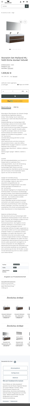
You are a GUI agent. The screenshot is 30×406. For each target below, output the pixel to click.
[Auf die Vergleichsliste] (21, 22)
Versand (15, 76)
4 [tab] (15, 49)
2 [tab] (11, 49)
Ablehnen (15, 377)
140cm (15, 271)
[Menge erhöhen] (27, 91)
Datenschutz (13, 401)
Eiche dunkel (16, 264)
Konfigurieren (15, 373)
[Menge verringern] (3, 91)
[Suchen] (27, 6)
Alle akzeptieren (15, 368)
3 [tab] (13, 49)
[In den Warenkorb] (2, 18)
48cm (15, 267)
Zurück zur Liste (6, 12)
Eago (9, 66)
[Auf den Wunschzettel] (25, 22)
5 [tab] (16, 49)
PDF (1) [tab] (16, 107)
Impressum (6, 401)
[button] (20, 1)
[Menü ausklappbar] (2, 1)
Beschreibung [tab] (6, 107)
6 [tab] (18, 49)
